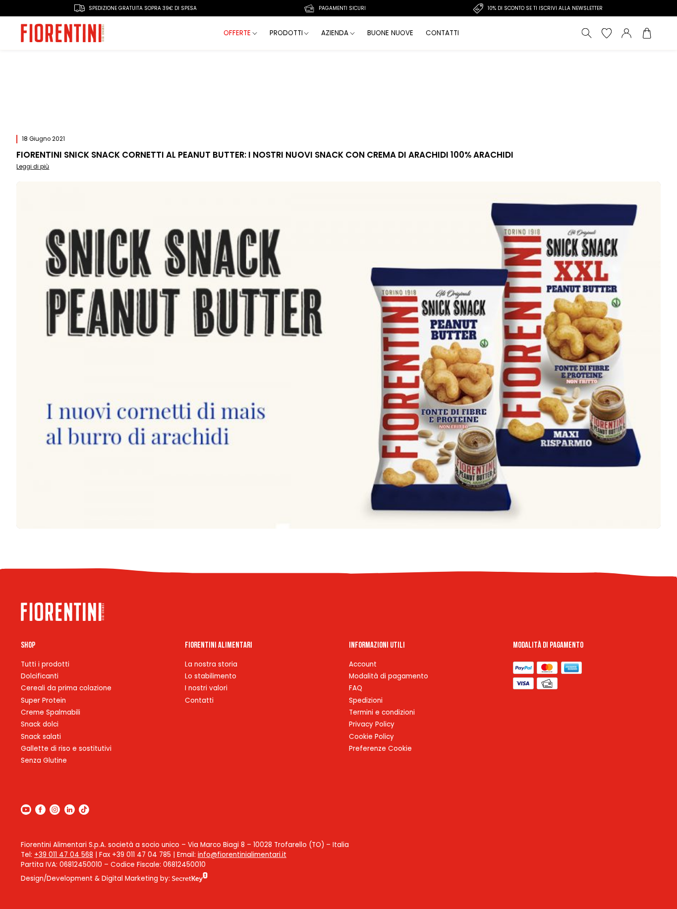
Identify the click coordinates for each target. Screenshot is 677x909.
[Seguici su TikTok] (84, 809)
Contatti (442, 33)
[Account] (626, 33)
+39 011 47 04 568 (63, 854)
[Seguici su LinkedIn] (69, 809)
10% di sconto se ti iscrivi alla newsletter (545, 8)
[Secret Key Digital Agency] (190, 878)
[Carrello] (646, 33)
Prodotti (286, 33)
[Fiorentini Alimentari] (63, 33)
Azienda (334, 33)
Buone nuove (390, 33)
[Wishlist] (607, 33)
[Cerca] (587, 33)
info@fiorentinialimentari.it (242, 854)
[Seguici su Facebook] (40, 809)
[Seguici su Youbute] (26, 809)
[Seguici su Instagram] (55, 809)
